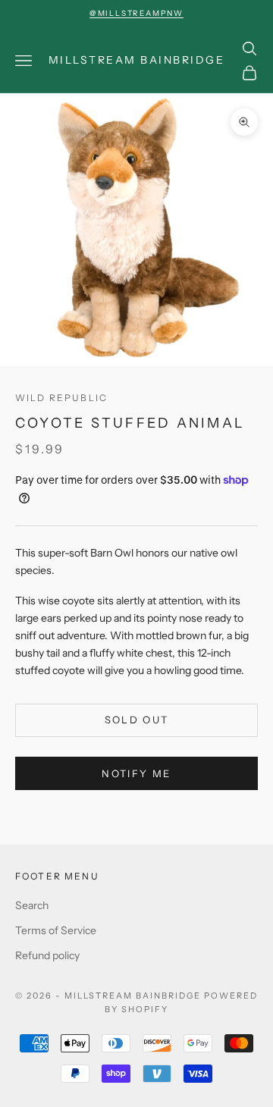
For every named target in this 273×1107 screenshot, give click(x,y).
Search (32, 905)
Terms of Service (55, 930)
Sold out (137, 719)
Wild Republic (61, 397)
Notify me (136, 773)
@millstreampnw (136, 13)
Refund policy (47, 955)
